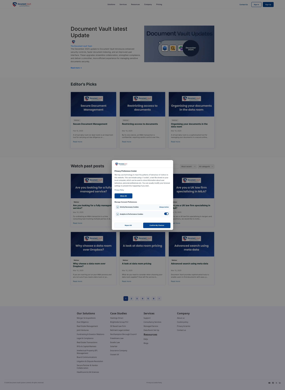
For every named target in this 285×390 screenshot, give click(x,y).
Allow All (123, 196)
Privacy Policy (119, 190)
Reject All (128, 225)
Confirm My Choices (157, 225)
